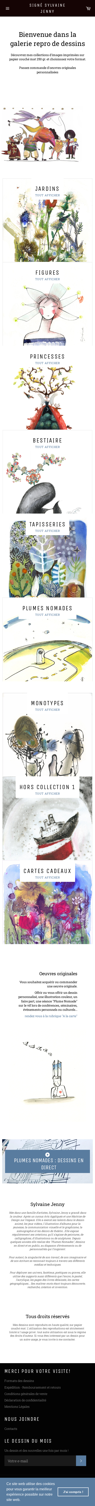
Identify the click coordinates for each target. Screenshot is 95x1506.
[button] (22, 1500)
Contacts (10, 1429)
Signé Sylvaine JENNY (47, 8)
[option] (47, 129)
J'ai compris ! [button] (73, 1492)
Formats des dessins (19, 1381)
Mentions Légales (17, 1406)
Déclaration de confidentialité (25, 1400)
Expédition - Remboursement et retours (32, 1387)
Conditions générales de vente (25, 1394)
